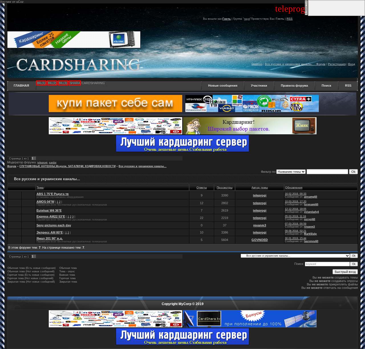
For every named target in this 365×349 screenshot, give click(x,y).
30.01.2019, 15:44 (295, 238)
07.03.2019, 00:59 (295, 223)
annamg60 (310, 196)
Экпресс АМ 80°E (49, 232)
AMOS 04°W (45, 201)
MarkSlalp (310, 233)
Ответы (201, 187)
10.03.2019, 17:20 (295, 201)
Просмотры (224, 187)
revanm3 (259, 225)
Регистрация (337, 64)
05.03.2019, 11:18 (295, 216)
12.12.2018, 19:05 (295, 209)
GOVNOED (260, 240)
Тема (40, 187)
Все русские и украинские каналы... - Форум (295, 64)
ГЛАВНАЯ (21, 85)
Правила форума (294, 85)
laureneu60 (311, 241)
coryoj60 (309, 219)
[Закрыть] (306, 14)
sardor (52, 162)
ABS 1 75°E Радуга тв (52, 194)
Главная (257, 64)
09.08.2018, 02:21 (295, 231)
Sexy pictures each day (53, 225)
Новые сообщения (222, 85)
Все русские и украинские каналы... (143, 166)
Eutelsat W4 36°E (49, 210)
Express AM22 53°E (50, 216)
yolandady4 (311, 211)
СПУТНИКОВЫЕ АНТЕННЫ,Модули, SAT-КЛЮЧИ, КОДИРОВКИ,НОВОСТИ (67, 166)
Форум (11, 166)
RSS (290, 18)
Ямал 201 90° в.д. (49, 238)
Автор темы (260, 187)
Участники (259, 85)
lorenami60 (311, 204)
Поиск (326, 85)
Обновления (293, 187)
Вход (351, 64)
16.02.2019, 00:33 (295, 193)
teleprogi (42, 162)
